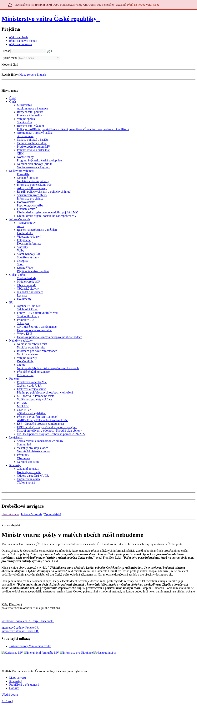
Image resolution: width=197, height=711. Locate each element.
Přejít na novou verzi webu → (145, 4)
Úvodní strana (10, 514)
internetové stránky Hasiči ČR (20, 631)
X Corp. (33, 621)
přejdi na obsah (18, 37)
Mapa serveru (27, 74)
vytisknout (8, 621)
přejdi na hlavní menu (22, 40)
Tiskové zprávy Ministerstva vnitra (30, 646)
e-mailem (21, 621)
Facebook (47, 621)
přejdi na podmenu (20, 44)
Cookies (14, 688)
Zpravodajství (52, 514)
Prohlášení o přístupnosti (24, 684)
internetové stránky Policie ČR (20, 627)
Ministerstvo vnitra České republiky (49, 18)
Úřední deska (10, 694)
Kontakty (15, 681)
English (41, 74)
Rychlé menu (10, 57)
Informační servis (31, 514)
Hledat (6, 51)
